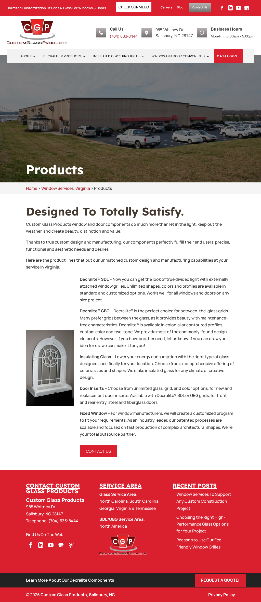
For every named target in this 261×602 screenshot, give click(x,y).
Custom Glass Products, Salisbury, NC (78, 594)
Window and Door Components (178, 56)
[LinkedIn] (230, 9)
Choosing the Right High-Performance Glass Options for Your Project (202, 524)
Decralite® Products (62, 56)
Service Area (120, 485)
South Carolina (144, 501)
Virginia (123, 508)
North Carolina (113, 501)
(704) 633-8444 (124, 36)
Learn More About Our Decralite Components (70, 580)
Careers (166, 7)
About (26, 56)
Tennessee (145, 508)
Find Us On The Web (44, 534)
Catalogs (227, 56)
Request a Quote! (220, 580)
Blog (180, 7)
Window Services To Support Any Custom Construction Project (203, 501)
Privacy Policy (221, 594)
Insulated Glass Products (116, 56)
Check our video (134, 7)
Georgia (106, 508)
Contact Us (199, 7)
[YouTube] (238, 9)
